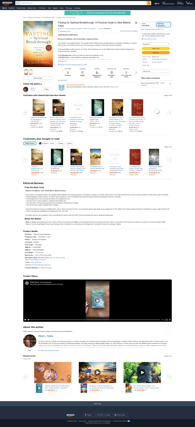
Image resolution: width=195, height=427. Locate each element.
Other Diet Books (36, 262)
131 (139, 172)
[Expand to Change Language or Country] (95, 415)
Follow (46, 89)
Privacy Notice (82, 421)
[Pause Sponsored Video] (69, 377)
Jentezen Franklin (82, 28)
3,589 (41, 172)
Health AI (12, 8)
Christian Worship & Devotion (41, 265)
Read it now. (114, 87)
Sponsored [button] (26, 358)
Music (62, 8)
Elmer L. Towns (65, 28)
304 (100, 171)
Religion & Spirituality (34, 17)
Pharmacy (69, 8)
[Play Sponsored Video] (97, 372)
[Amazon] (7, 3)
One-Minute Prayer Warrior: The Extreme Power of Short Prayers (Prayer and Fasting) (147, 387)
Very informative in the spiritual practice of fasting (46, 284)
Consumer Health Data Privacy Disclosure (99, 421)
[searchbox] (84, 3)
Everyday (77, 8)
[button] (4, 8)
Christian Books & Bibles (48, 17)
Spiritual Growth (71, 17)
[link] (38, 118)
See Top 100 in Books (57, 257)
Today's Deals (21, 8)
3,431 (81, 172)
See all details (62, 80)
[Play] (25, 320)
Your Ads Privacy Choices (120, 421)
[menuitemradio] (166, 320)
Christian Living (60, 17)
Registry (55, 8)
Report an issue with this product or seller (73, 64)
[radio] (148, 24)
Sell (49, 8)
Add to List (146, 71)
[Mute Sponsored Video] (69, 381)
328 (60, 171)
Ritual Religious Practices (38, 259)
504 (119, 172)
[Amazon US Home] (70, 416)
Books (25, 17)
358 (158, 172)
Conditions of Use (72, 421)
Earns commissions (45, 282)
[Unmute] (170, 319)
